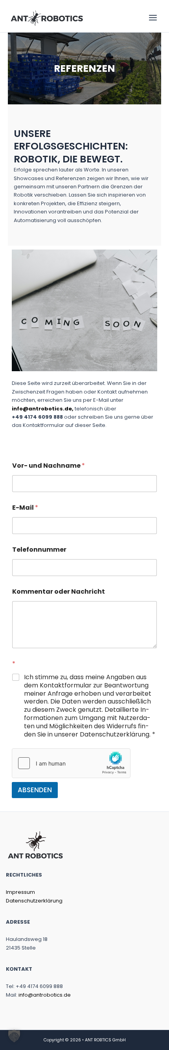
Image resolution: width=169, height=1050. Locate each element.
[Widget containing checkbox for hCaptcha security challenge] (71, 763)
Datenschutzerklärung (34, 900)
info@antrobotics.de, (42, 408)
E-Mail (25, 507)
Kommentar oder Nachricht (58, 591)
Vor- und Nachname (48, 465)
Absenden (35, 790)
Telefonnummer (39, 549)
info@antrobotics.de (44, 995)
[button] (14, 1036)
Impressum (20, 892)
